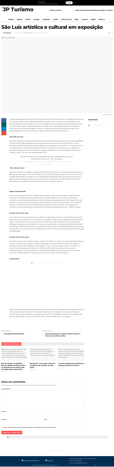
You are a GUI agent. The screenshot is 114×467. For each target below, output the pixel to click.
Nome (4, 411)
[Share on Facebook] (3, 120)
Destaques (36, 19)
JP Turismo (7, 33)
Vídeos (76, 19)
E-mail (4, 419)
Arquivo (93, 19)
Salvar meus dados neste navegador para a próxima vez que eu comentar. (29, 427)
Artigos (27, 19)
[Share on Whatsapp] (3, 124)
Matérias (19, 19)
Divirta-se (102, 19)
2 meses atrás (34, 370)
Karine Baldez (27, 33)
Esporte (55, 19)
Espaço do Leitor (66, 19)
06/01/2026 (17, 33)
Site (45, 419)
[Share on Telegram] (3, 129)
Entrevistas (46, 19)
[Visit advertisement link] (57, 443)
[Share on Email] (3, 133)
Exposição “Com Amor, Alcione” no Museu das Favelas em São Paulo (42, 365)
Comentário (6, 389)
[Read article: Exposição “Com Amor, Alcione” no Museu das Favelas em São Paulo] (43, 354)
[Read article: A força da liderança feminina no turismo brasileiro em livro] (71, 354)
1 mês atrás (4, 372)
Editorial (11, 19)
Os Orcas (58, 465)
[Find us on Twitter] (95, 465)
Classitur (85, 19)
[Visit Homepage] (17, 10)
